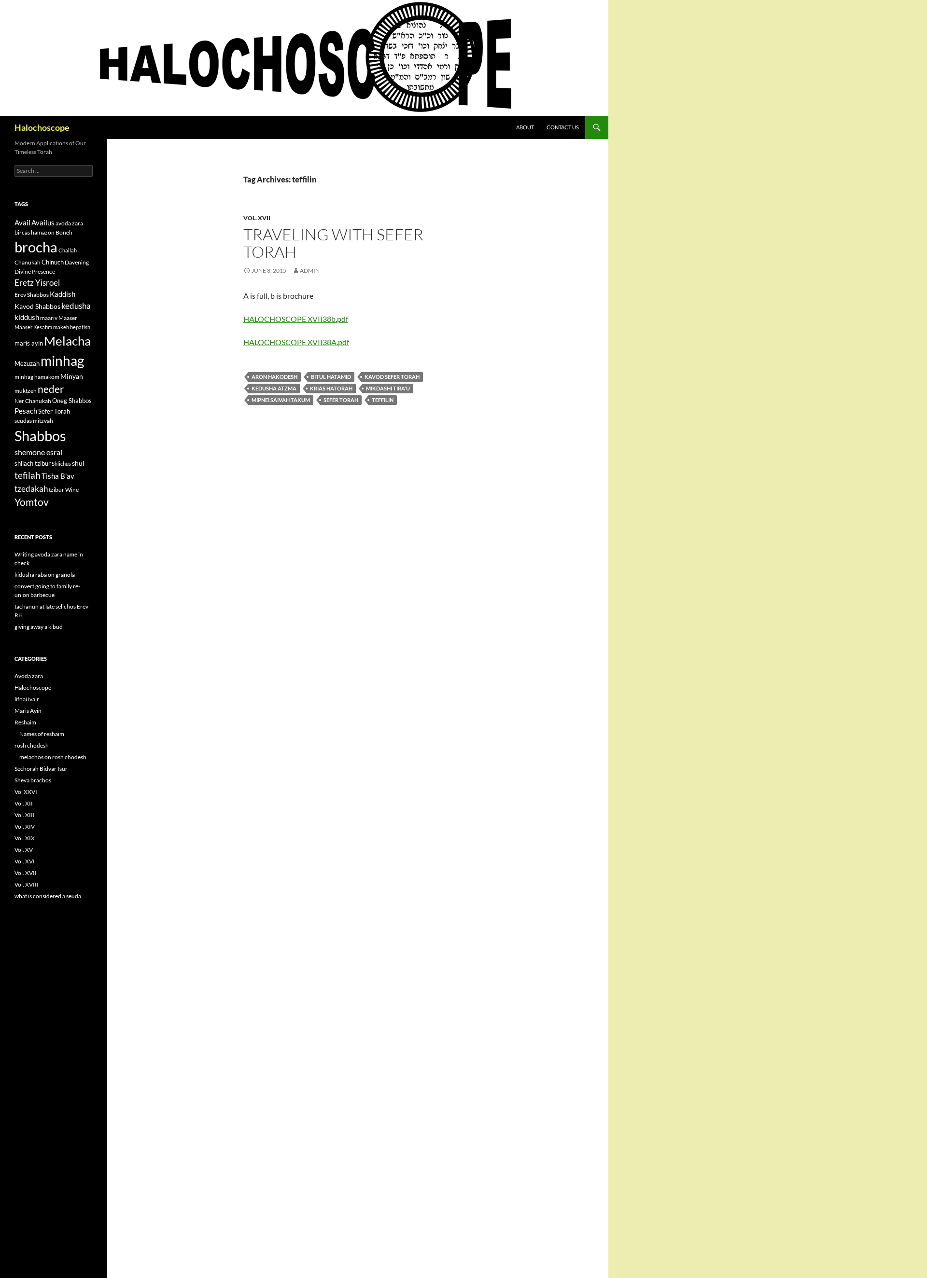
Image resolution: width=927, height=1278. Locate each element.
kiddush (26, 317)
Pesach (25, 411)
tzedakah (31, 489)
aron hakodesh (274, 377)
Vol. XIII (24, 815)
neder (51, 389)
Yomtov (31, 502)
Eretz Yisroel (37, 283)
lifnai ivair (26, 699)
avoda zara (69, 223)
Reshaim (25, 722)
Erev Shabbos (31, 295)
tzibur (56, 489)
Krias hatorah (331, 388)
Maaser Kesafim (33, 327)
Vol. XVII (256, 218)
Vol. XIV (24, 826)
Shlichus (61, 463)
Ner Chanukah (32, 401)
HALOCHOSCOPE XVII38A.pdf (296, 342)
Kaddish (62, 294)
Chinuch (53, 262)
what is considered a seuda (47, 896)
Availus (43, 223)
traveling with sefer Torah (333, 243)
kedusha (76, 306)
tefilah (27, 475)
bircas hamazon (34, 232)
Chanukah (27, 262)
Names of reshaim (41, 733)
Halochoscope (42, 127)
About (525, 127)
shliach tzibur (32, 463)
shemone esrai (38, 452)
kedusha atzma (274, 388)
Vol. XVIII (26, 884)
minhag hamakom (36, 376)
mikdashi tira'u (388, 388)
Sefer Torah (340, 400)
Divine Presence (34, 271)
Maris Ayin (28, 710)
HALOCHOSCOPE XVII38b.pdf (295, 318)
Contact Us (563, 127)
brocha (35, 247)
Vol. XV (23, 849)
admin (310, 270)
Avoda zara (28, 676)
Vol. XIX (24, 838)
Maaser (67, 318)
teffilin (382, 400)
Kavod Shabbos (37, 306)
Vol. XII (23, 803)
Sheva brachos (32, 780)
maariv (48, 317)
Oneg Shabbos (72, 400)
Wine (72, 489)
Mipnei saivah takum (281, 400)
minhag (62, 360)
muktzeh (25, 390)
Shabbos (40, 435)
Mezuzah (27, 363)
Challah (67, 250)
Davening (77, 262)
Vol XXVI (25, 791)
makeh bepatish (71, 327)
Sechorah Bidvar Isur (41, 768)
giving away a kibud (38, 626)
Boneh (64, 232)
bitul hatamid (331, 377)
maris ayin (28, 343)
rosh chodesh (31, 745)
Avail (22, 222)
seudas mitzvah (33, 420)
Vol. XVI (24, 861)
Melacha (67, 340)
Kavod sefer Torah (392, 377)
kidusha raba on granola (44, 574)
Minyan (71, 376)
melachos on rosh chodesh (52, 757)
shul (78, 463)
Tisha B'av (58, 476)
